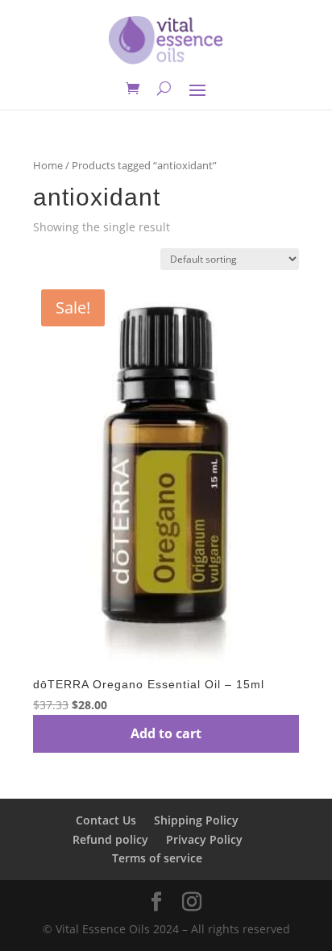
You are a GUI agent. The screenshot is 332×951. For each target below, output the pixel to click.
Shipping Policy (196, 820)
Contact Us (106, 820)
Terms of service (157, 858)
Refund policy (110, 839)
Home (48, 165)
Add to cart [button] (166, 733)
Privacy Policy (204, 839)
